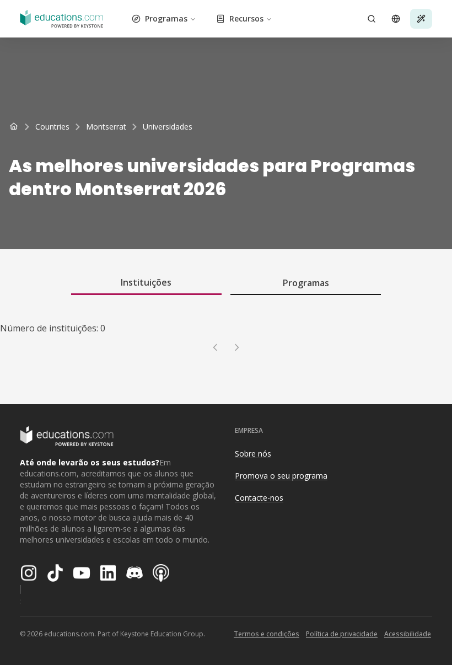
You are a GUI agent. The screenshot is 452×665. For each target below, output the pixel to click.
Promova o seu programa (281, 475)
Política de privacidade (342, 634)
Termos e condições (266, 634)
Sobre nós (253, 453)
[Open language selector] (396, 19)
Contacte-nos (259, 497)
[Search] (371, 19)
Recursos (246, 18)
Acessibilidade (407, 634)
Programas (166, 18)
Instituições (146, 282)
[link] (167, 126)
